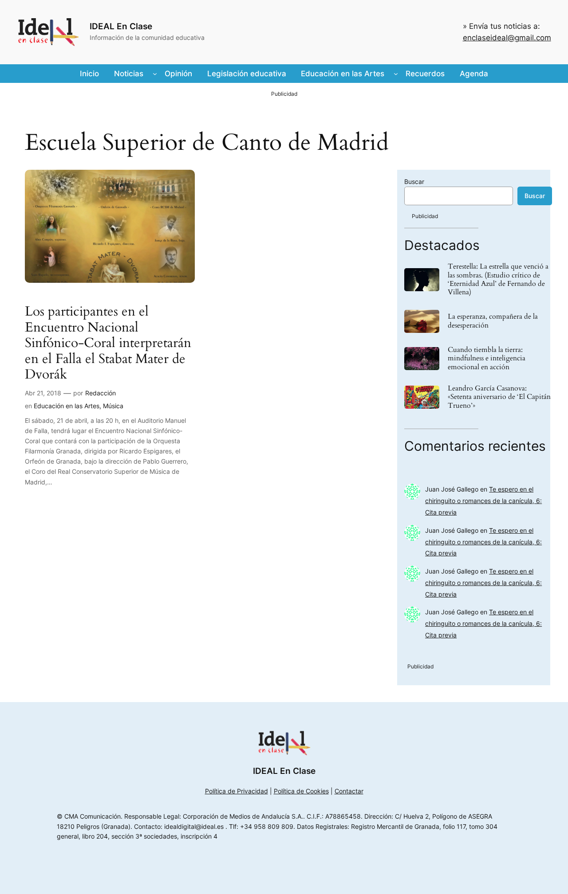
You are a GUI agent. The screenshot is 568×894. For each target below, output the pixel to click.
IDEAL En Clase (121, 26)
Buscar (414, 181)
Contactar (349, 791)
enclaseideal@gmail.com (507, 37)
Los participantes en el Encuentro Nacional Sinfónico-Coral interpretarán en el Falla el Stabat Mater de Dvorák (108, 343)
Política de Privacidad (236, 791)
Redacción (100, 393)
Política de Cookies (301, 791)
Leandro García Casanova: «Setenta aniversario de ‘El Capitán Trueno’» (499, 397)
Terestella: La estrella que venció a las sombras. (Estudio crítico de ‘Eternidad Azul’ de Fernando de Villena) (498, 279)
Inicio (89, 73)
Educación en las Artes (66, 406)
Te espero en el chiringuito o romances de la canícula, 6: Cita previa (483, 500)
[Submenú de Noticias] (155, 73)
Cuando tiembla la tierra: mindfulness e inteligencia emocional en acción (486, 358)
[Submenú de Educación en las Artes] (396, 73)
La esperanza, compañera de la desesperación (493, 320)
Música (113, 406)
